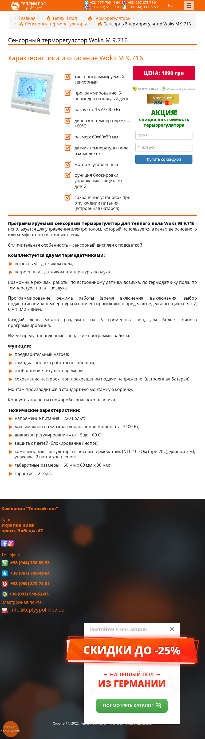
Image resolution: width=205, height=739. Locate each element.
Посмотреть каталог (128, 705)
